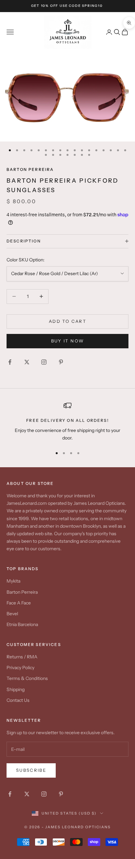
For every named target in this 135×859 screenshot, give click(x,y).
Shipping (16, 689)
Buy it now (67, 340)
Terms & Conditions (27, 678)
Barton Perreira (30, 169)
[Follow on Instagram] (44, 362)
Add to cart (67, 321)
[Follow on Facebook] (10, 362)
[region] (67, 422)
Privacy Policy (20, 667)
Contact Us (18, 700)
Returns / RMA (22, 657)
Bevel (12, 614)
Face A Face (19, 603)
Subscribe (31, 770)
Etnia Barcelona (22, 624)
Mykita (13, 581)
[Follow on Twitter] (27, 362)
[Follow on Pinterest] (61, 362)
